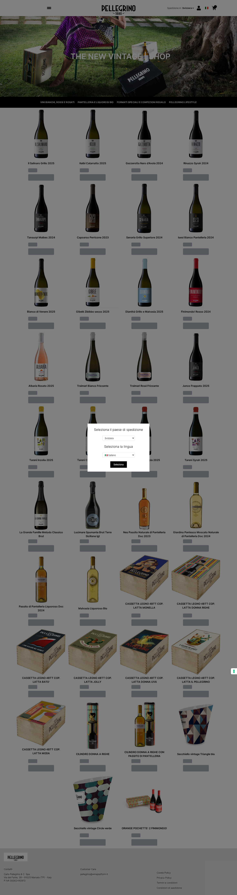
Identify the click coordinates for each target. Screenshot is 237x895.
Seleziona (119, 464)
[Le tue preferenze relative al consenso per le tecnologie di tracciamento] (234, 671)
